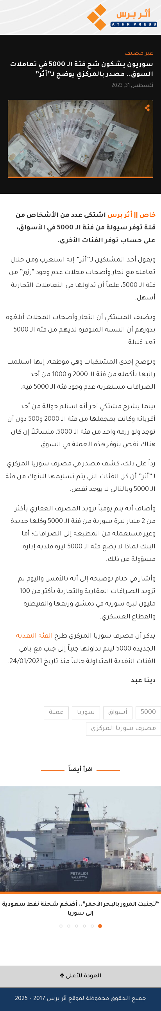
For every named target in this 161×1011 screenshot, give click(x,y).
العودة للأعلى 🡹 (81, 976)
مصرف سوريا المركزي (123, 728)
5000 (148, 712)
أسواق (117, 712)
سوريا (86, 712)
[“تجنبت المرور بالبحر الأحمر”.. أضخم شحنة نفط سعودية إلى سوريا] (80, 840)
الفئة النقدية (34, 636)
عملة (56, 712)
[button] (6, 856)
